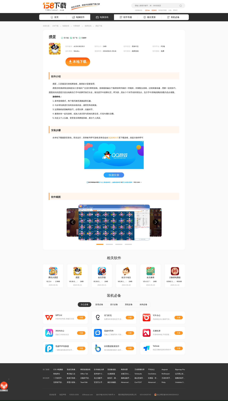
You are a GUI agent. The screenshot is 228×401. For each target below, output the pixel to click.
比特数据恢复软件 (111, 346)
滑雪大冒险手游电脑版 (75, 382)
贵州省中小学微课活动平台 (104, 374)
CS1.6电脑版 (58, 369)
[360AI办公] (49, 333)
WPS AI (58, 315)
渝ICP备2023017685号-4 (105, 395)
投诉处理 (52, 395)
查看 (81, 318)
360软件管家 (162, 10)
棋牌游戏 (88, 26)
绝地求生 (56, 374)
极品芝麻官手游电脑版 (143, 378)
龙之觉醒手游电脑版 (101, 378)
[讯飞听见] (98, 317)
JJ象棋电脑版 (175, 277)
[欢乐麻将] (150, 271)
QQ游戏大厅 (113, 138)
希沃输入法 (71, 374)
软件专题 (127, 17)
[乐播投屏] (146, 333)
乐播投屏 (156, 331)
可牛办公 (156, 315)
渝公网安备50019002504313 (168, 395)
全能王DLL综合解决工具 (130, 374)
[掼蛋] (77, 271)
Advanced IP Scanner (129, 382)
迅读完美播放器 (72, 369)
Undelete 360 (180, 382)
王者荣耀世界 (140, 369)
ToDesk (156, 346)
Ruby (164, 382)
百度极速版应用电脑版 (115, 369)
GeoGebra (152, 374)
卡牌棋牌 (76, 26)
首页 (56, 17)
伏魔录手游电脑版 (87, 378)
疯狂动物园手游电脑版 (115, 382)
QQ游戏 (154, 10)
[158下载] (54, 7)
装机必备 (175, 17)
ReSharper (166, 374)
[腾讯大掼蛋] (53, 271)
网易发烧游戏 (85, 369)
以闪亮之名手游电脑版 (183, 374)
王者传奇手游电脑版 (169, 378)
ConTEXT (138, 382)
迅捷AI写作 (109, 331)
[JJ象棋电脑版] (175, 271)
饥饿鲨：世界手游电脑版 (157, 378)
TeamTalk (84, 382)
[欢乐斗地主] (126, 271)
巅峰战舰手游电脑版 (128, 378)
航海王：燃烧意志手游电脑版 (118, 378)
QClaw (147, 10)
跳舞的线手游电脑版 (182, 378)
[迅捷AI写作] (98, 333)
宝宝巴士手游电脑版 (101, 382)
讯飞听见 (108, 315)
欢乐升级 (102, 277)
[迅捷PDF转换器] (49, 348)
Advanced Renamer (155, 382)
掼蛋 (77, 277)
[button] (99, 244)
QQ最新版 (111, 374)
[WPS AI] (49, 317)
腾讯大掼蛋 (53, 277)
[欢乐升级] (102, 271)
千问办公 (151, 369)
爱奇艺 (175, 10)
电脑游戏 (104, 17)
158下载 (55, 26)
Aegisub (165, 369)
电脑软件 (80, 17)
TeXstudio (138, 374)
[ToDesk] (146, 348)
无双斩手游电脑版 (60, 382)
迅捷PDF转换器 (62, 346)
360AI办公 (59, 331)
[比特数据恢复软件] (98, 348)
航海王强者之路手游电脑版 (77, 378)
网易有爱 (124, 369)
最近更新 (151, 17)
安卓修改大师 (99, 369)
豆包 (170, 10)
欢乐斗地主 (126, 277)
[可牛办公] (146, 317)
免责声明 (62, 395)
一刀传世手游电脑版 (60, 378)
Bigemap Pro (180, 369)
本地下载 (80, 61)
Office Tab (84, 374)
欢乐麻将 (150, 277)
